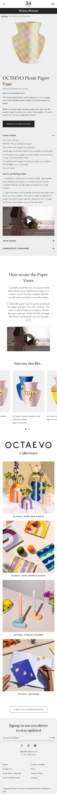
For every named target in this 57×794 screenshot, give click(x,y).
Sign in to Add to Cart (18, 124)
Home (5, 764)
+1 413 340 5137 (28, 755)
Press (33, 769)
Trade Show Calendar (12, 773)
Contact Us (7, 769)
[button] (4, 4)
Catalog (34, 778)
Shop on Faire (37, 773)
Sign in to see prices (20, 423)
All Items (4, 16)
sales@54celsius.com (28, 751)
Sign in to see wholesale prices (14, 93)
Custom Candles (38, 764)
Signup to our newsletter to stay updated (28, 728)
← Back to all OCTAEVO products (28, 709)
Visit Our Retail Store (11, 778)
